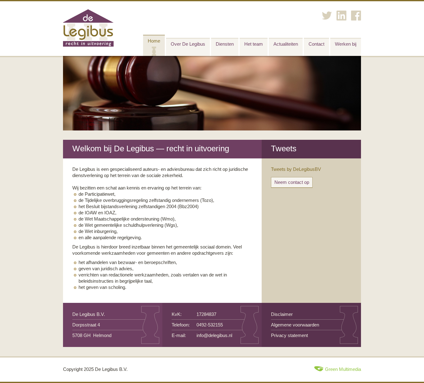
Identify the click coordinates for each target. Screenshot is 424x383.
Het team (253, 44)
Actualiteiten (285, 44)
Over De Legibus (188, 44)
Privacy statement (289, 335)
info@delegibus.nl (214, 335)
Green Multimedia (343, 369)
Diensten (225, 44)
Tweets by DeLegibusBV (296, 169)
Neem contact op (291, 182)
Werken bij (345, 44)
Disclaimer (282, 314)
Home (154, 40)
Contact (316, 44)
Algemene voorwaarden (295, 324)
